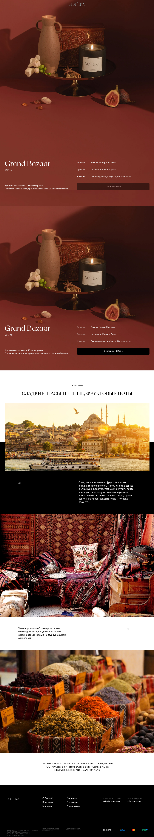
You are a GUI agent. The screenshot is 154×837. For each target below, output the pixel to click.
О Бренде (47, 798)
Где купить (72, 802)
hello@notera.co (111, 801)
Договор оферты (73, 829)
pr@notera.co (134, 801)
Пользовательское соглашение (50, 830)
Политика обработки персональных (23, 831)
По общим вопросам (112, 798)
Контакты (47, 802)
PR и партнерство (134, 798)
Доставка (72, 798)
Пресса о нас (74, 806)
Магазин (47, 806)
